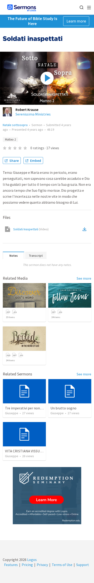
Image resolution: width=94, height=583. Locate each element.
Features (11, 564)
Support (82, 564)
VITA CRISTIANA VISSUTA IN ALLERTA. (34, 451)
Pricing (27, 564)
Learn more (76, 21)
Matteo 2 (10, 139)
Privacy (42, 564)
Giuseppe (11, 413)
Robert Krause (27, 109)
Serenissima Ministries (33, 114)
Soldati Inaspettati (31, 229)
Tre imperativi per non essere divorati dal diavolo (43, 408)
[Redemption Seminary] (47, 495)
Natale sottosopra (15, 125)
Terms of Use (62, 564)
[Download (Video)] (85, 229)
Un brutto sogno (63, 408)
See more (84, 278)
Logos (31, 559)
